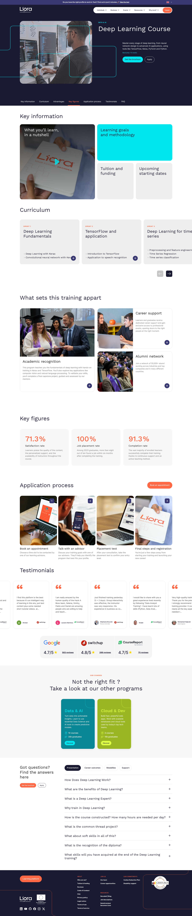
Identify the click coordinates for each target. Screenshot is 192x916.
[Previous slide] (160, 274)
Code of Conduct (83, 890)
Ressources (138, 10)
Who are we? (82, 880)
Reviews (80, 887)
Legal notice (81, 901)
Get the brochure (133, 59)
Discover (70, 743)
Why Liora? (152, 10)
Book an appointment (159, 485)
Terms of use (82, 904)
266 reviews (105, 652)
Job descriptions (106, 900)
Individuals (100, 10)
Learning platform (31, 879)
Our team (103, 880)
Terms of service (83, 908)
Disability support (130, 883)
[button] (169, 2)
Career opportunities (107, 883)
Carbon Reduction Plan (132, 880)
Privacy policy (82, 897)
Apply (167, 10)
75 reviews (143, 652)
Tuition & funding (83, 883)
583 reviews (68, 652)
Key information (28, 101)
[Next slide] (169, 274)
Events (125, 10)
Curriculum (44, 101)
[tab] (73, 768)
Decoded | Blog (105, 896)
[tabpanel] (118, 819)
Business (114, 10)
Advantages (58, 101)
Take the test (124, 2)
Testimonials (111, 101)
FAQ (123, 101)
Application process (92, 101)
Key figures (74, 101)
